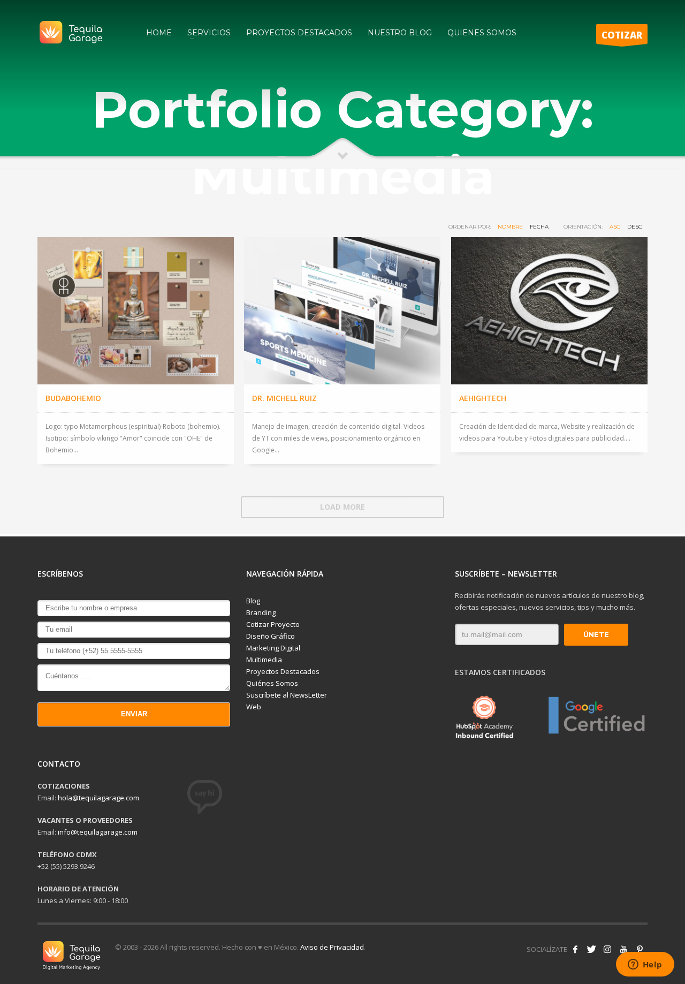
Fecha (539, 226)
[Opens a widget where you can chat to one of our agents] (644, 965)
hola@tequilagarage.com (98, 798)
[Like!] (575, 949)
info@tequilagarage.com (98, 832)
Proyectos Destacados (282, 671)
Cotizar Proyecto (273, 624)
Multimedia (264, 659)
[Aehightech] (549, 310)
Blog (253, 600)
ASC (615, 226)
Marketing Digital (273, 648)
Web (253, 706)
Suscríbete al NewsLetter (286, 695)
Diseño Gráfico (270, 636)
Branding (261, 612)
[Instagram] (607, 949)
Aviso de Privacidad (332, 947)
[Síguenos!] (591, 949)
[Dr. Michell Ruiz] (342, 310)
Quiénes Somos (272, 683)
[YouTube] (623, 949)
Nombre (510, 226)
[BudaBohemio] (135, 310)
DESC (634, 226)
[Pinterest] (639, 949)
